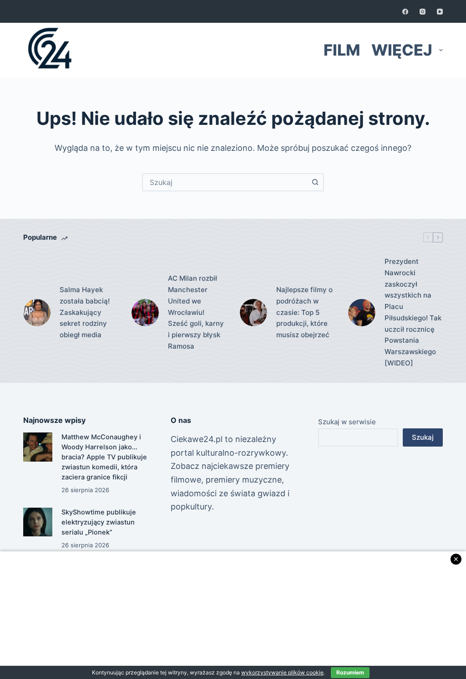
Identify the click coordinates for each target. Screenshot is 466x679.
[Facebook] (405, 12)
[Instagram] (422, 12)
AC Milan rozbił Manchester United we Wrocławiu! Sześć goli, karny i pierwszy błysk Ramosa (196, 312)
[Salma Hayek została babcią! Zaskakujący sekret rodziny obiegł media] (37, 312)
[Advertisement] (233, 615)
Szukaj (423, 437)
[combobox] (225, 182)
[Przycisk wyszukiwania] (315, 182)
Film (342, 50)
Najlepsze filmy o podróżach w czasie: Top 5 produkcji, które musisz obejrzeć (304, 312)
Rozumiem (350, 672)
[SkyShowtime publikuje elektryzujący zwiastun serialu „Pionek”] (37, 522)
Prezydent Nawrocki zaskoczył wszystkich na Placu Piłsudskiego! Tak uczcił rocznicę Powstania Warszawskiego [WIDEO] (413, 312)
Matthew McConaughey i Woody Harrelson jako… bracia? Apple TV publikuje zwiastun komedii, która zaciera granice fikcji (104, 457)
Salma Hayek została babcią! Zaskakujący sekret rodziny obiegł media (85, 312)
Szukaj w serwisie (347, 421)
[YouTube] (440, 12)
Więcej (401, 50)
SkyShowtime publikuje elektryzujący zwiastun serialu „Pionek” (98, 522)
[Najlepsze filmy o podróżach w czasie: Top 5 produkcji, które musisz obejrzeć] (253, 312)
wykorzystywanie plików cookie (282, 672)
